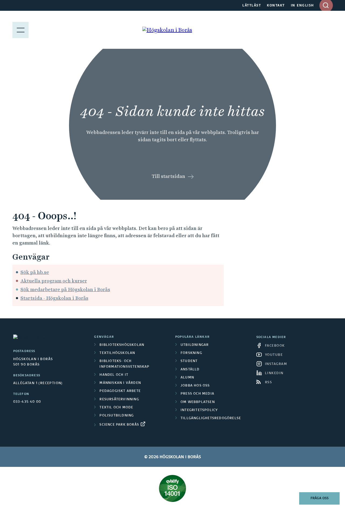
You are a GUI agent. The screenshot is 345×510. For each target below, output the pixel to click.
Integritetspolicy (199, 410)
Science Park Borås (119, 425)
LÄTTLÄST (251, 6)
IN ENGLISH (302, 6)
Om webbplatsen (198, 402)
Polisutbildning (116, 416)
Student (189, 361)
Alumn (187, 378)
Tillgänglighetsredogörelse (211, 418)
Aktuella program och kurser (53, 281)
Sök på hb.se (34, 272)
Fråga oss (319, 498)
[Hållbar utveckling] (172, 488)
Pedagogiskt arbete (120, 391)
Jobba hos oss (195, 386)
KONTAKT (276, 6)
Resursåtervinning (119, 399)
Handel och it (113, 375)
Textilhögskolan (117, 353)
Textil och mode (116, 407)
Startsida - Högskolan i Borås (54, 298)
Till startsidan (168, 176)
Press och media (197, 394)
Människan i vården (120, 383)
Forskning (191, 353)
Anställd (190, 369)
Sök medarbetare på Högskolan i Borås (65, 289)
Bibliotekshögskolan (121, 345)
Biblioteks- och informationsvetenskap (124, 363)
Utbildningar (195, 345)
